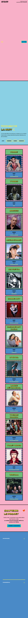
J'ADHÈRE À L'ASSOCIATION (14, 525)
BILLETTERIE (24, 41)
